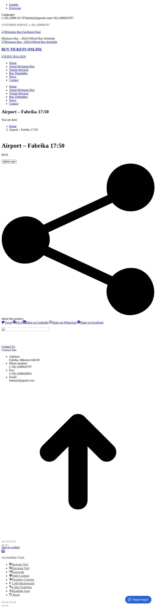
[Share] (6, 541)
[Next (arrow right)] (6, 544)
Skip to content (11, 547)
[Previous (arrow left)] (3, 544)
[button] (3, 551)
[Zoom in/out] (14, 541)
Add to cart (9, 161)
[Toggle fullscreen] (10, 541)
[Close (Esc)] (3, 541)
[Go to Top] (78, 537)
